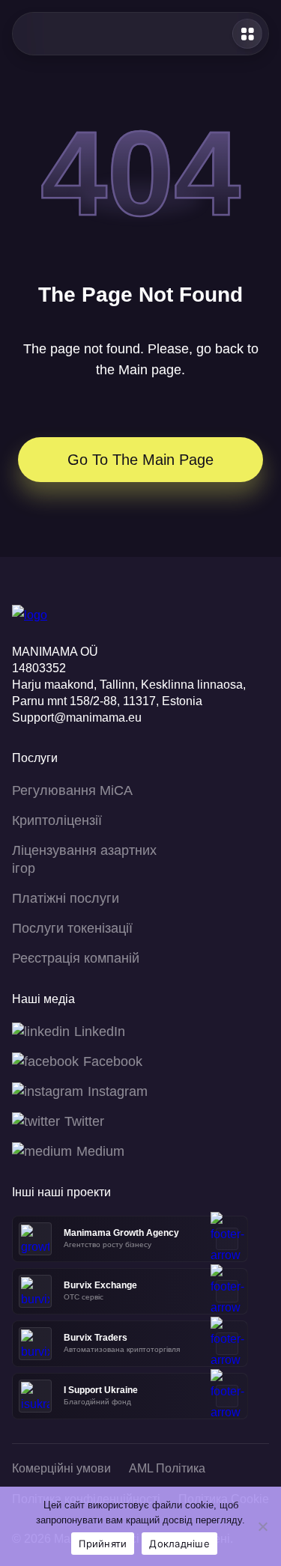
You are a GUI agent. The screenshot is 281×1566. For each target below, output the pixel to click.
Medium (100, 1151)
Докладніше (179, 1544)
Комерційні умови (61, 1468)
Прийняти (103, 1544)
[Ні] (262, 1526)
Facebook (112, 1061)
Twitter (84, 1121)
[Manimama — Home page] (53, 33)
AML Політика (167, 1468)
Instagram (118, 1091)
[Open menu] (247, 34)
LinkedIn (99, 1031)
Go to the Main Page (140, 459)
